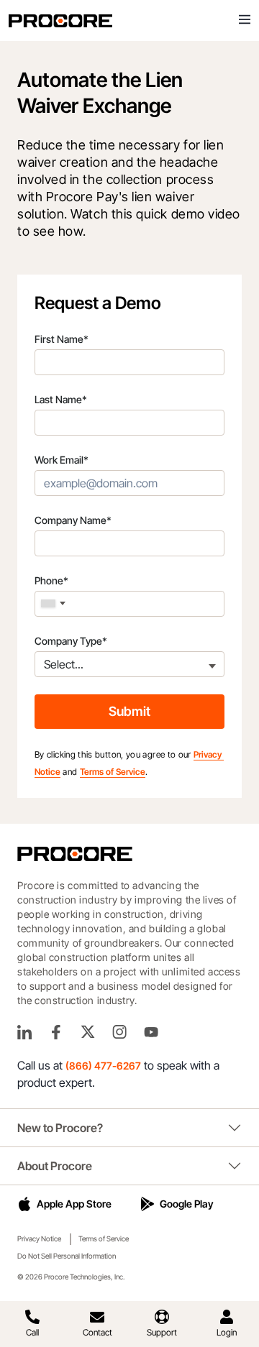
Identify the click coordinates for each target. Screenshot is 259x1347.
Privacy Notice (39, 1238)
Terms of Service (112, 771)
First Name (61, 339)
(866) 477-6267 (103, 1065)
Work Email (61, 460)
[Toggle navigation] (244, 20)
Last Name (61, 399)
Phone (51, 580)
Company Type (71, 641)
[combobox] (53, 604)
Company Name (73, 520)
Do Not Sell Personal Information (66, 1255)
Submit (129, 711)
